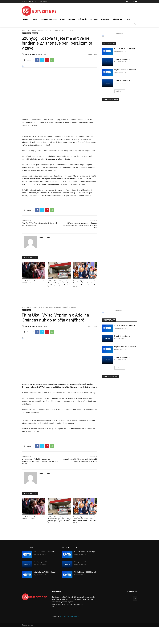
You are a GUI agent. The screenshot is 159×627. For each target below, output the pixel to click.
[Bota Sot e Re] (23, 54)
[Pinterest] (47, 60)
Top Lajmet (35, 33)
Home (24, 30)
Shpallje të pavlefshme (122, 59)
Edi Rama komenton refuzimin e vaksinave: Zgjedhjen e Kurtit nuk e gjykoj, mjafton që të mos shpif (79, 225)
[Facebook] (124, 1)
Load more (119, 91)
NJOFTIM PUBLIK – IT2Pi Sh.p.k (124, 49)
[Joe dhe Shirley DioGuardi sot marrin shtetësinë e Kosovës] (33, 270)
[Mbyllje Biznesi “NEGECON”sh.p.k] (107, 72)
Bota (23, 277)
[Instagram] (127, 1)
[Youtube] (136, 1)
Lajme (29, 30)
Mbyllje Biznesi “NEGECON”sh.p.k (125, 70)
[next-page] (26, 292)
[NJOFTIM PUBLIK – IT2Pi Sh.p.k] (107, 51)
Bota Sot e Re (30, 54)
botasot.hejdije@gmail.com (69, 616)
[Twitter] (130, 1)
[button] (134, 24)
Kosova (34, 30)
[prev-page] (23, 292)
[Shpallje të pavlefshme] (107, 62)
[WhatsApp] (52, 60)
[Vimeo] (133, 1)
